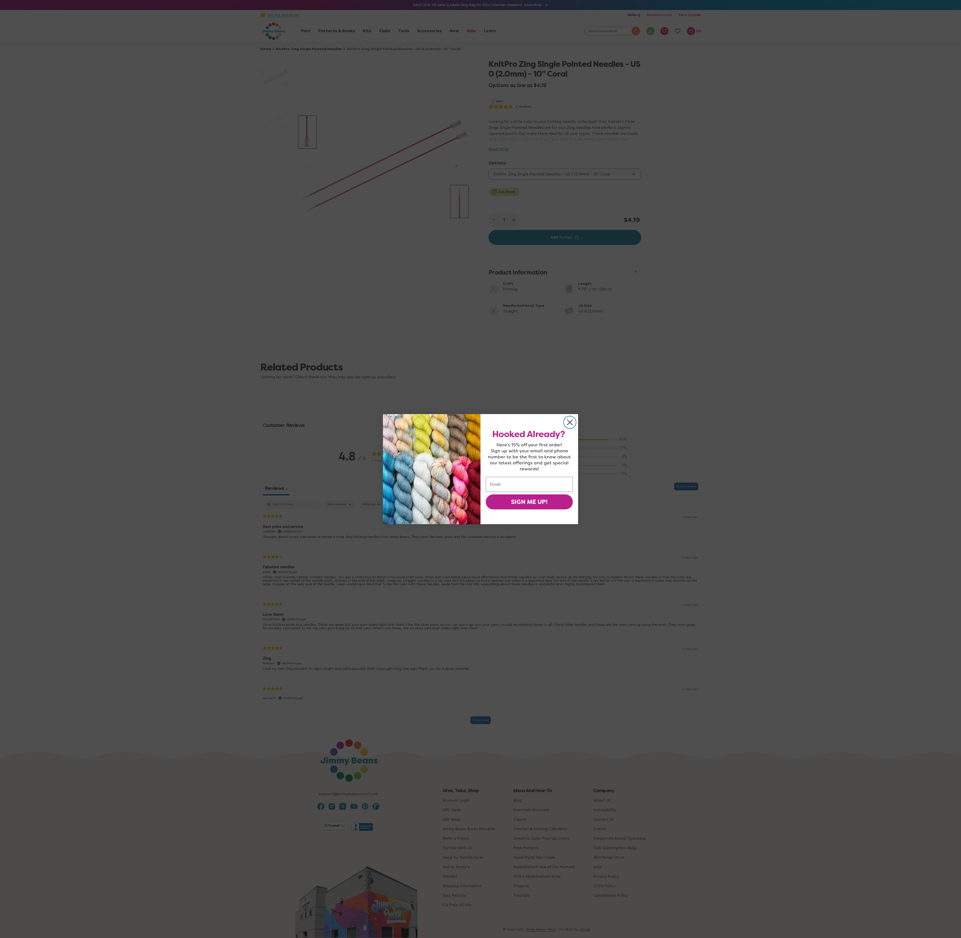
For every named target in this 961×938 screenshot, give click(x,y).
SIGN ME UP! (529, 502)
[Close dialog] (570, 422)
